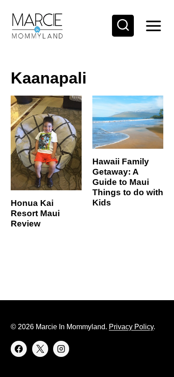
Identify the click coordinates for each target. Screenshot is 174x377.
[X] (40, 349)
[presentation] (46, 143)
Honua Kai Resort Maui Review (35, 213)
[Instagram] (61, 349)
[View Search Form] (123, 26)
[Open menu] (153, 25)
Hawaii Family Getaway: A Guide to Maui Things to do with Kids (127, 182)
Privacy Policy (131, 327)
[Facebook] (19, 349)
